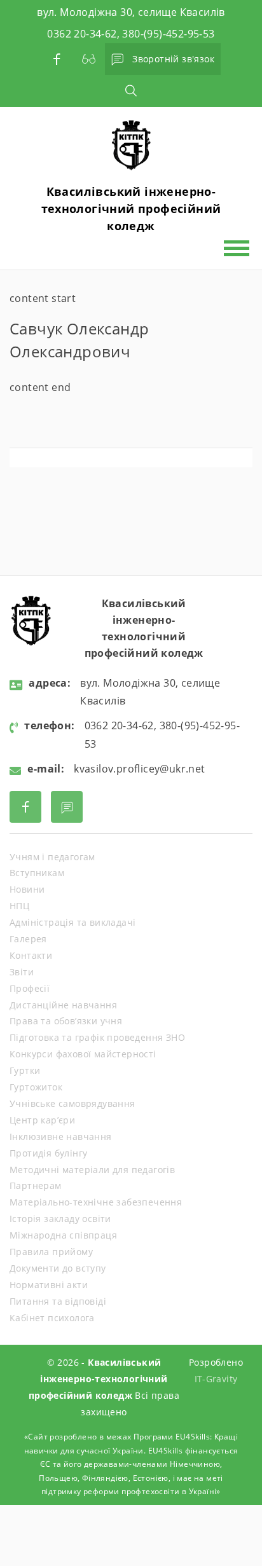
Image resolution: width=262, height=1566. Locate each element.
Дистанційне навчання (63, 1005)
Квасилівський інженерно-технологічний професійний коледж (131, 208)
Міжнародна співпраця (63, 1235)
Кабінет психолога (52, 1318)
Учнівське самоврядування (72, 1103)
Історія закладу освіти (60, 1218)
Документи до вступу (58, 1268)
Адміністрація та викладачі (72, 922)
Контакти (31, 955)
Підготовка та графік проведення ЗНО (97, 1037)
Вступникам (37, 873)
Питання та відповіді (58, 1301)
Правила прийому (51, 1252)
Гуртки (25, 1070)
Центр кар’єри (42, 1120)
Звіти (22, 972)
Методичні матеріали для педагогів (92, 1170)
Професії (30, 988)
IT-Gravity (216, 1379)
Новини (27, 889)
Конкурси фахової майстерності (83, 1054)
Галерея (28, 939)
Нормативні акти (49, 1285)
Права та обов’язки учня (66, 1021)
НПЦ (19, 906)
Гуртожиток (36, 1087)
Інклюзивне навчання (61, 1136)
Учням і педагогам (52, 857)
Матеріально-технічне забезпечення (96, 1202)
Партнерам (36, 1185)
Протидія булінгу (48, 1153)
